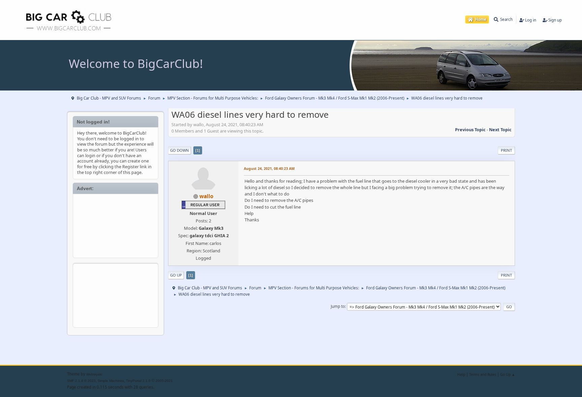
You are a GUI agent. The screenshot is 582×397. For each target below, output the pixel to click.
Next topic (500, 130)
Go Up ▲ (507, 374)
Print (506, 150)
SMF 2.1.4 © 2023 (81, 381)
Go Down (179, 150)
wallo (206, 196)
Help (461, 374)
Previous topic (470, 130)
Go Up (176, 275)
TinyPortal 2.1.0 (138, 381)
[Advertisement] (116, 224)
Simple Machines (111, 381)
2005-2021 (164, 381)
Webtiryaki (94, 374)
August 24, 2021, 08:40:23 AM (269, 168)
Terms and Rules (482, 374)
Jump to (338, 306)
